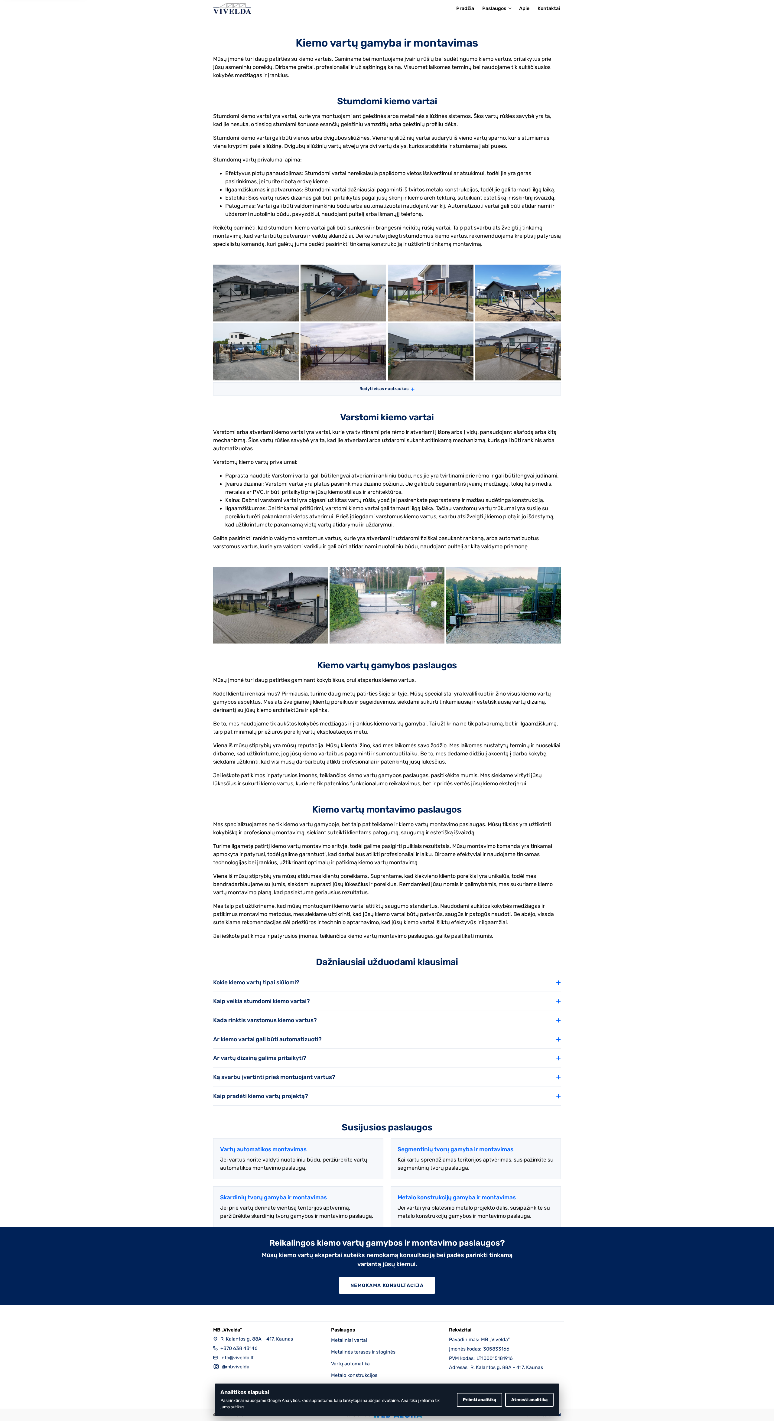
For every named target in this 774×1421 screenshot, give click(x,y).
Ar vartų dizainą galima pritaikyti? (259, 1057)
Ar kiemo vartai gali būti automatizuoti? (267, 1039)
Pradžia (465, 8)
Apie (524, 8)
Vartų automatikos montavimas (263, 1149)
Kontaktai (549, 8)
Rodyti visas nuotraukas (383, 388)
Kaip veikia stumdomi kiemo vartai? (261, 1001)
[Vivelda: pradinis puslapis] (232, 8)
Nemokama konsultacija (387, 1285)
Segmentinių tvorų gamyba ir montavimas (455, 1149)
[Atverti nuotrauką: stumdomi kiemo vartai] (256, 293)
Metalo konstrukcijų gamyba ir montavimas (457, 1197)
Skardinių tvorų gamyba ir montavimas (273, 1197)
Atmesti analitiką (529, 1399)
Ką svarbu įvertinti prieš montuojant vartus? (274, 1077)
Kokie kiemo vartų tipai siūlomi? (256, 982)
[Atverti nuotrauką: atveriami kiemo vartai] (270, 605)
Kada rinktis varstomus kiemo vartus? (265, 1020)
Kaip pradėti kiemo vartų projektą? (260, 1096)
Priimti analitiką (479, 1399)
